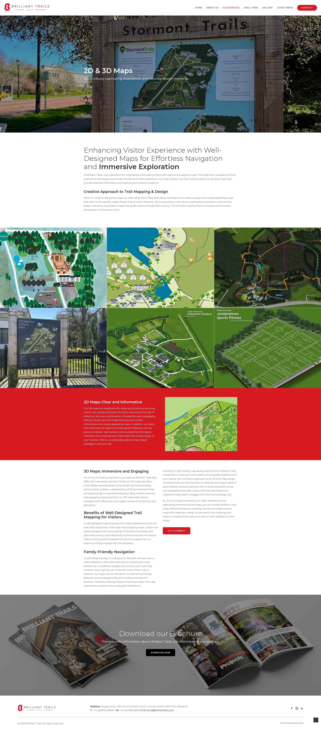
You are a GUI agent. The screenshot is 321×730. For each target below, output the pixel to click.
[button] (291, 708)
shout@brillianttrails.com (160, 710)
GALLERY (267, 8)
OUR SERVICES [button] (231, 8)
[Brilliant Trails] (26, 7)
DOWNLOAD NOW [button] (160, 652)
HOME (198, 8)
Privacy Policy (297, 723)
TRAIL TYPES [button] (251, 8)
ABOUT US (212, 8)
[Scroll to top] (315, 719)
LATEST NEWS (285, 8)
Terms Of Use (285, 723)
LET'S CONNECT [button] (176, 530)
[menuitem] (199, 8)
